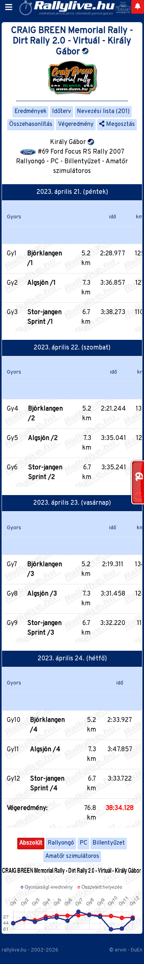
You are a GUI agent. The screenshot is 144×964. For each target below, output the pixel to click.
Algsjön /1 (41, 283)
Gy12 (13, 779)
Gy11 (13, 750)
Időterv (61, 111)
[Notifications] (137, 7)
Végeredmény (76, 124)
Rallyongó (61, 843)
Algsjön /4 (45, 750)
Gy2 (12, 283)
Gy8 (12, 594)
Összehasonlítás (30, 124)
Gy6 (12, 468)
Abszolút (30, 843)
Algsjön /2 (43, 438)
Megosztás (119, 124)
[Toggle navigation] (9, 7)
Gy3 (12, 312)
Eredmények (30, 111)
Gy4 (12, 409)
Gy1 (11, 254)
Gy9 (12, 623)
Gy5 (12, 438)
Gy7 (12, 565)
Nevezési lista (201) (103, 111)
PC (83, 843)
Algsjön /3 (42, 594)
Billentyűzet (108, 843)
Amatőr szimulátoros (72, 856)
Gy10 (13, 720)
